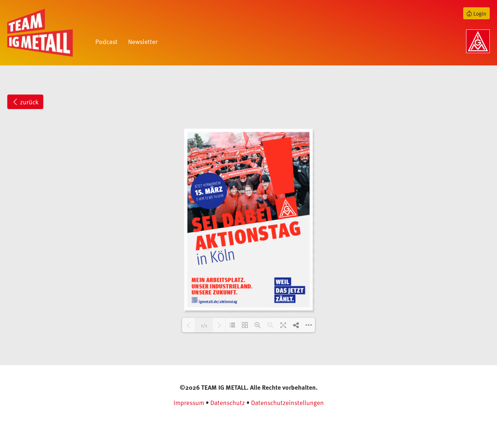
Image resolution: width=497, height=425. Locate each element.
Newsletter (143, 41)
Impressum (189, 402)
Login (479, 13)
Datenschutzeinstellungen (287, 402)
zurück (29, 101)
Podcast (106, 41)
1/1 (204, 325)
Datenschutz (227, 402)
